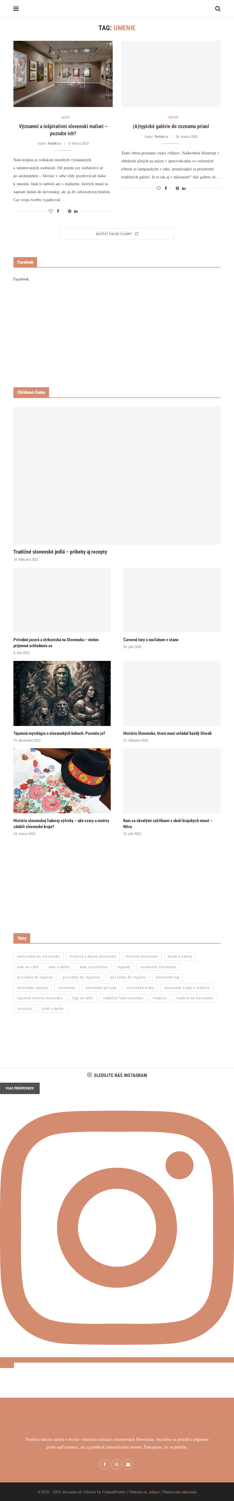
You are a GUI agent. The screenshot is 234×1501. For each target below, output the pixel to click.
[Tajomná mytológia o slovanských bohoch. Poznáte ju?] (62, 693)
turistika (24, 1008)
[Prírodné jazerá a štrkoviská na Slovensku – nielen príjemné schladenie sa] (62, 600)
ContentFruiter (114, 1491)
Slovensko (67, 988)
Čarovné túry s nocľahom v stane (150, 639)
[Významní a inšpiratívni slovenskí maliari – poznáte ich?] (63, 74)
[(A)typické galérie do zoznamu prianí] (171, 74)
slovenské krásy (140, 988)
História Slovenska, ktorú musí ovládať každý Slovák (167, 733)
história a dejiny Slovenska (93, 956)
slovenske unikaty (32, 988)
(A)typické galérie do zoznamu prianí (171, 126)
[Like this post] (51, 211)
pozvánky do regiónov (81, 977)
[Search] (218, 8)
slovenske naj (167, 977)
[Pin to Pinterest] (69, 211)
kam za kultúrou (94, 967)
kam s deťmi (59, 967)
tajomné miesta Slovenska (39, 998)
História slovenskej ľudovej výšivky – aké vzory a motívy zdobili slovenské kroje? (61, 823)
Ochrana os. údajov (144, 1491)
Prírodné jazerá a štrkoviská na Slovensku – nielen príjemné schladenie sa (55, 642)
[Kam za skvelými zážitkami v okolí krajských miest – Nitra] (172, 780)
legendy (124, 967)
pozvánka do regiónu (35, 977)
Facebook (21, 279)
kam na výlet (28, 967)
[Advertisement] (117, 334)
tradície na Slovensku (194, 998)
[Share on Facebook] (58, 211)
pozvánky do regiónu (128, 977)
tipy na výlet (82, 998)
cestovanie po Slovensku (38, 956)
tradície (159, 998)
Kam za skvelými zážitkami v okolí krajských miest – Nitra (168, 823)
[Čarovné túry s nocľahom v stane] (172, 600)
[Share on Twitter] (63, 211)
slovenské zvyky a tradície (186, 988)
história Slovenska (142, 956)
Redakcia (54, 143)
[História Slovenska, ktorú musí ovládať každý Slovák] (172, 693)
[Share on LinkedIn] (76, 211)
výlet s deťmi (53, 1008)
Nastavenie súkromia (180, 1491)
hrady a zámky (180, 956)
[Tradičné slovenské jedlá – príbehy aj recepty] (117, 476)
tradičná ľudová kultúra (123, 998)
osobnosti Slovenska (158, 967)
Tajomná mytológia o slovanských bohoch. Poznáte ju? (59, 733)
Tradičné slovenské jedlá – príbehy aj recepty (60, 552)
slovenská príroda (101, 988)
